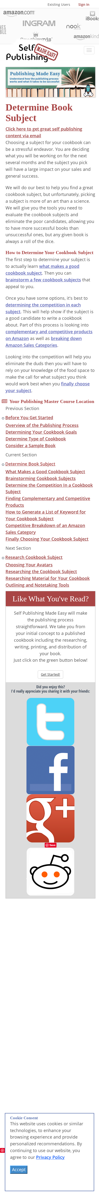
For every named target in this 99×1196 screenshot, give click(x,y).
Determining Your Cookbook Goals (41, 432)
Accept (18, 1169)
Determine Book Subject (30, 464)
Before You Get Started (29, 417)
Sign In (83, 4)
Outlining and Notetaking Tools (37, 585)
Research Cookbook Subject (33, 557)
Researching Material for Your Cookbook (48, 578)
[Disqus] (50, 958)
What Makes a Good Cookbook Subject (45, 471)
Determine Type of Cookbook (36, 439)
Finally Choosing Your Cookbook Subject (47, 539)
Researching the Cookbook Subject (41, 571)
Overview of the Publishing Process (42, 425)
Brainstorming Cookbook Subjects (41, 478)
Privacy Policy (50, 1157)
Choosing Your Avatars (29, 565)
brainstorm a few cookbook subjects (43, 280)
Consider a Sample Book (31, 445)
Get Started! (50, 674)
